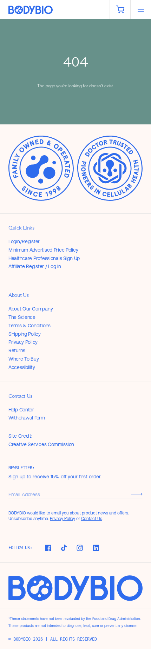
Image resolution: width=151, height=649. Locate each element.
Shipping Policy (24, 334)
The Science (21, 317)
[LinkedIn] (96, 548)
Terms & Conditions (29, 325)
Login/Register (24, 241)
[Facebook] (48, 548)
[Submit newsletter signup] (137, 494)
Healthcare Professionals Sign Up (44, 258)
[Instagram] (80, 548)
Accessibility (21, 367)
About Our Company (30, 309)
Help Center (21, 409)
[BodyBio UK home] (54, 10)
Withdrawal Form (26, 418)
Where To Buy (23, 359)
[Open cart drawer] (120, 9)
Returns (16, 350)
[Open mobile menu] (141, 9)
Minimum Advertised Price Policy (43, 250)
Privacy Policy (23, 342)
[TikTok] (64, 548)
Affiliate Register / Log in (34, 266)
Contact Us (91, 518)
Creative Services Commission (41, 444)
